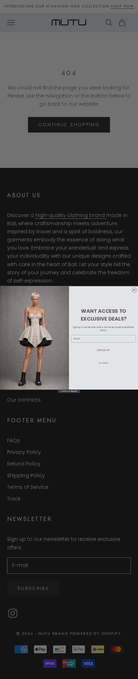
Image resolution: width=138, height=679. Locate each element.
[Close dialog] (134, 289)
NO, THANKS (103, 363)
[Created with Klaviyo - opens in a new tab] (69, 391)
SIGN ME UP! (103, 350)
